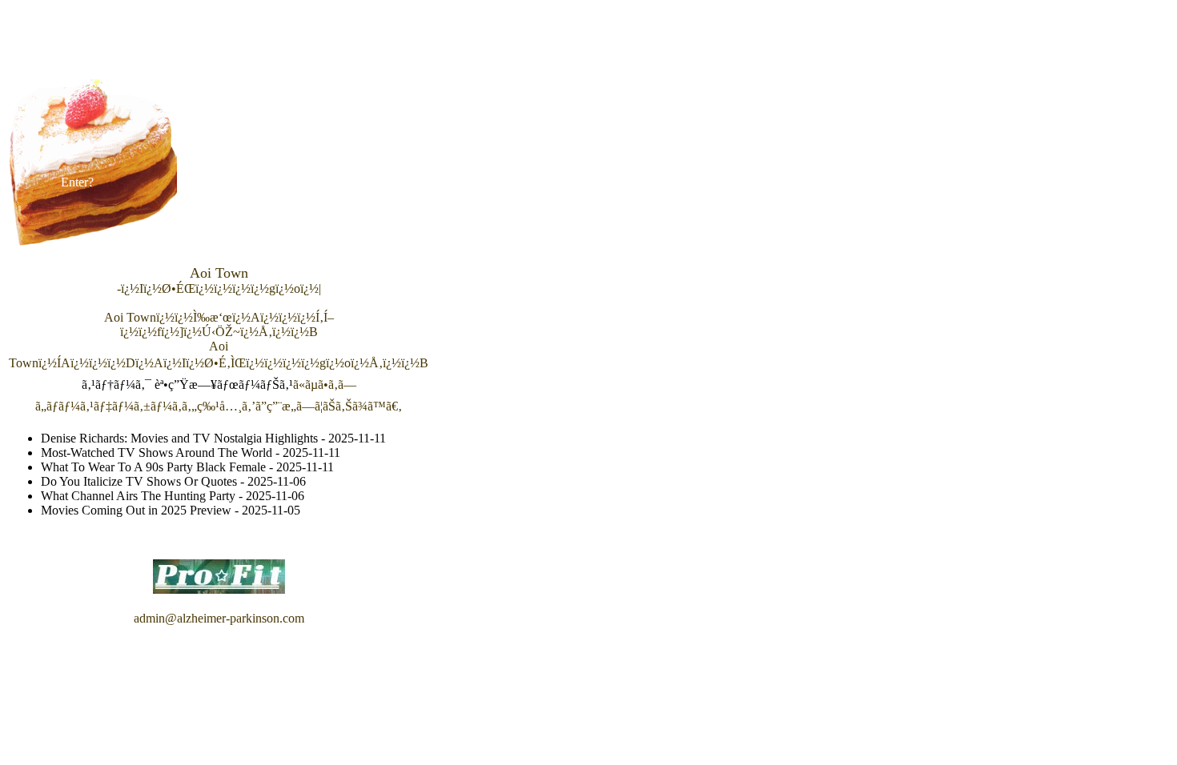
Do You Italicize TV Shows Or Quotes (139, 481)
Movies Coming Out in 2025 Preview (136, 510)
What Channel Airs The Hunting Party (138, 496)
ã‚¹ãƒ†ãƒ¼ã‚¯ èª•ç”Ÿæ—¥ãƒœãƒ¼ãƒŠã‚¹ (187, 384)
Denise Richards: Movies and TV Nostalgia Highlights (179, 438)
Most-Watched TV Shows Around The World (156, 452)
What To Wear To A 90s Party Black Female (153, 467)
